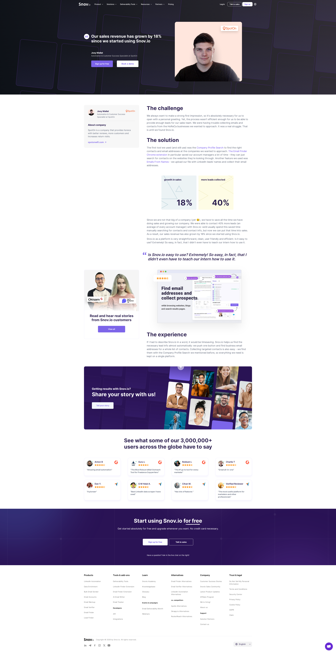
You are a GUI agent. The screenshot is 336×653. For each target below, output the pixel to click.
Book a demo (128, 63)
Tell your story (102, 405)
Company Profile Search (210, 147)
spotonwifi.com (96, 142)
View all (111, 329)
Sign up (247, 4)
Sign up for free (102, 64)
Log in (222, 4)
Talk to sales (235, 4)
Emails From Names (158, 161)
